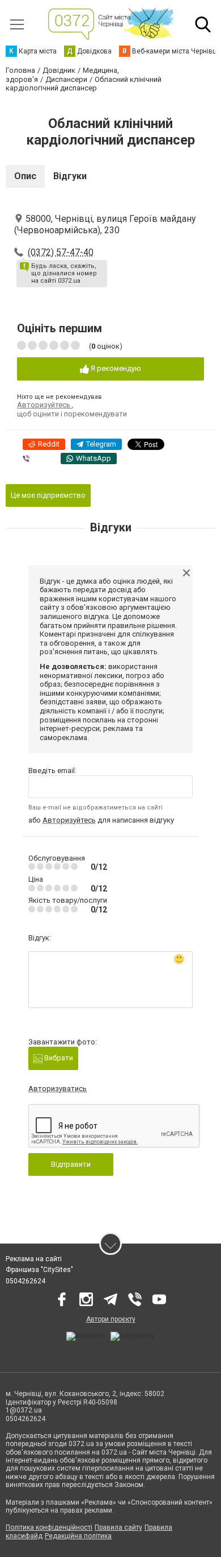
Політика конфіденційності (49, 1527)
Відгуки (70, 176)
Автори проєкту (110, 1319)
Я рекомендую (115, 368)
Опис (25, 176)
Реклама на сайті (34, 1259)
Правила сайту (118, 1527)
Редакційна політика (78, 1536)
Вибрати (57, 1058)
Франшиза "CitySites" (39, 1270)
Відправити (71, 1164)
